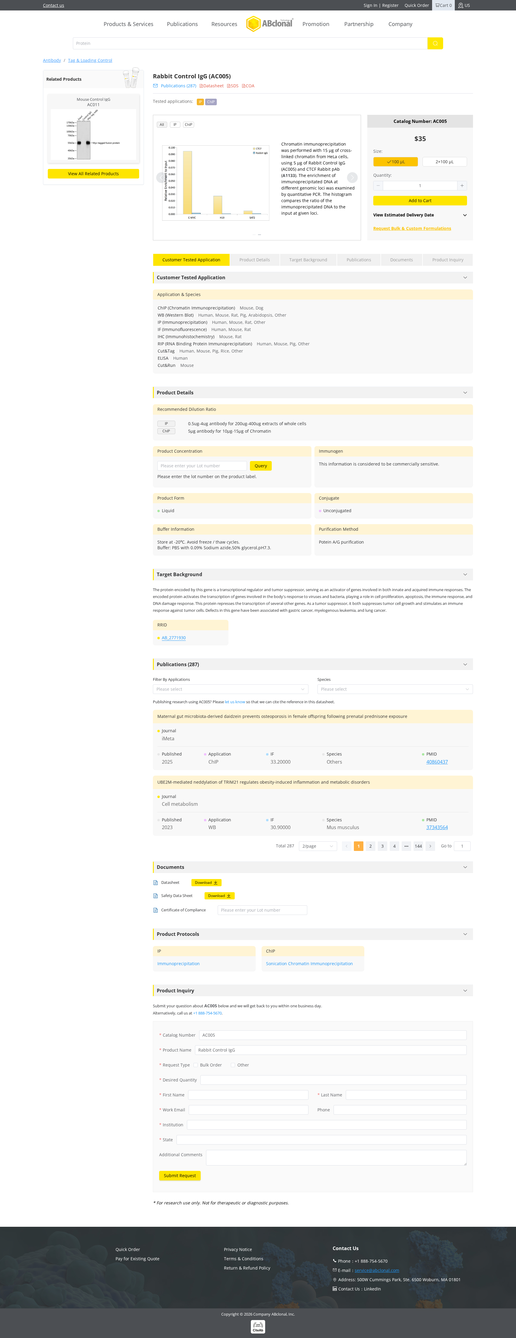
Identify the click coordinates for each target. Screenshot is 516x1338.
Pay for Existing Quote (137, 1258)
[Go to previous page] (346, 846)
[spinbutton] (420, 185)
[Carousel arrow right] (352, 177)
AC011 (93, 104)
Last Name (331, 1095)
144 (418, 846)
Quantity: (382, 175)
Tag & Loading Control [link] (90, 60)
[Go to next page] (430, 846)
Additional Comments (180, 1154)
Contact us (53, 5)
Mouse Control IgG (93, 99)
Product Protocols (178, 934)
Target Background (179, 574)
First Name (174, 1095)
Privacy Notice (238, 1249)
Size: (378, 151)
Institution (173, 1125)
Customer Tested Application (191, 277)
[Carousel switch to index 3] (254, 234)
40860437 (437, 762)
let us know (235, 701)
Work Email (174, 1110)
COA (250, 86)
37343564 (437, 827)
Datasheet (213, 86)
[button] (378, 185)
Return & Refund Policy (247, 1268)
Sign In (370, 5)
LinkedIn (372, 1289)
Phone (323, 1110)
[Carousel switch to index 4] (259, 234)
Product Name (177, 1050)
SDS (235, 86)
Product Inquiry (175, 990)
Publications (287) (178, 86)
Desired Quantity (180, 1080)
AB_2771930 (174, 637)
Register (390, 5)
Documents (170, 867)
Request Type (176, 1065)
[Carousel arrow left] (161, 177)
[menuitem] (128, 24)
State (168, 1139)
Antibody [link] (52, 60)
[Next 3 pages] (406, 846)
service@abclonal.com (377, 1270)
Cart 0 (446, 5)
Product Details (175, 392)
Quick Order (417, 5)
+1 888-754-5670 (207, 1013)
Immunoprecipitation (178, 963)
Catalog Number (179, 1035)
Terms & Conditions (243, 1258)
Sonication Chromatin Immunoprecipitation (309, 963)
